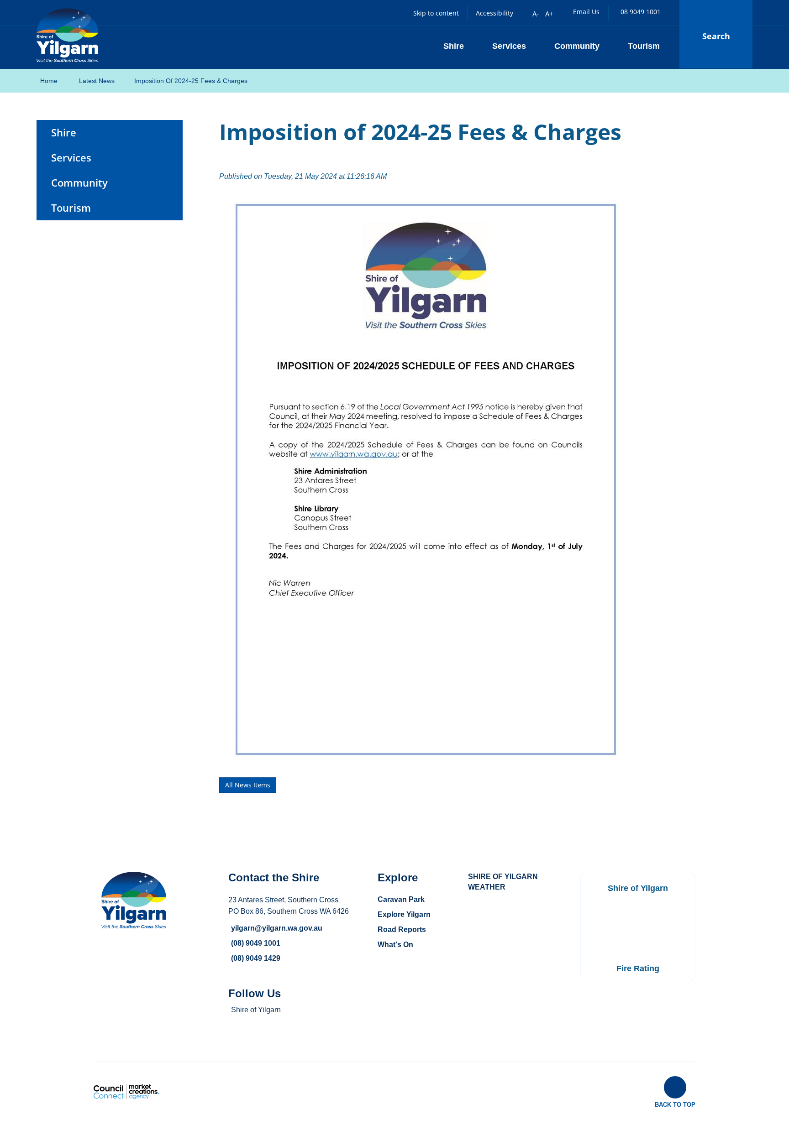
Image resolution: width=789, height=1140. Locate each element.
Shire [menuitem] (63, 132)
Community (577, 46)
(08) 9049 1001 (255, 943)
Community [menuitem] (79, 183)
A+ (549, 13)
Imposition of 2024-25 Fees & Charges (190, 80)
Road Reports (402, 929)
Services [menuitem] (71, 158)
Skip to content (436, 13)
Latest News (97, 80)
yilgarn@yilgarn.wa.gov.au (276, 928)
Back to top (675, 1104)
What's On (395, 944)
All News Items (247, 785)
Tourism (644, 46)
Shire (453, 46)
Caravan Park (401, 899)
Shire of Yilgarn (256, 1010)
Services (509, 46)
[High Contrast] (522, 13)
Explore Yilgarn (404, 914)
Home (49, 80)
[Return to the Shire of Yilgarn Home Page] (67, 34)
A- (535, 13)
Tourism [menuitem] (71, 208)
